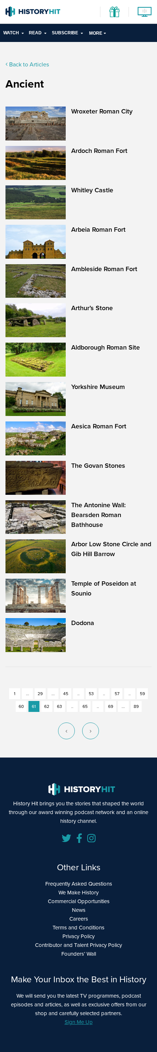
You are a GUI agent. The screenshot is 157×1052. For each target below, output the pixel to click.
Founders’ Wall (78, 954)
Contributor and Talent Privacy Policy (78, 945)
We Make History (78, 893)
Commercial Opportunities (79, 901)
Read (35, 32)
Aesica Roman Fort (98, 426)
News (78, 910)
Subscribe (65, 32)
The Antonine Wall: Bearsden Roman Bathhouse (98, 514)
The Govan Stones (98, 465)
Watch (11, 32)
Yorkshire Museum (98, 387)
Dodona (82, 623)
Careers (78, 919)
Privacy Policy (78, 936)
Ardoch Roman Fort (99, 150)
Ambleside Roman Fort (104, 269)
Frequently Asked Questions (78, 884)
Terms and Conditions (78, 928)
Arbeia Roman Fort (98, 229)
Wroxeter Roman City (102, 111)
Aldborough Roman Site (105, 347)
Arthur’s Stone (92, 308)
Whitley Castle (92, 190)
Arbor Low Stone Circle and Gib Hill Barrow (111, 549)
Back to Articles (28, 64)
